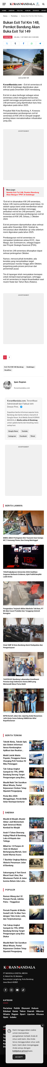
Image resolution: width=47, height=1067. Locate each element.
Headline (7, 370)
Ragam (15, 1014)
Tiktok (32, 436)
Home (4, 10)
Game (15, 1011)
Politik (20, 10)
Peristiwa (7, 37)
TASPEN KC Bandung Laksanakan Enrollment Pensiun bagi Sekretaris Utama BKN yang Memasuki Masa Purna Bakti (21, 681)
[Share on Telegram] (40, 43)
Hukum (27, 10)
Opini (5, 1017)
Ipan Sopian (20, 382)
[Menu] (4, 4)
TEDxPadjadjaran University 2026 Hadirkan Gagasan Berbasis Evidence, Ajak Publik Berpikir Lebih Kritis (22, 574)
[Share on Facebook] (23, 43)
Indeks (13, 1017)
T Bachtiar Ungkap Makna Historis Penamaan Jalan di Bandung (15, 863)
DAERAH (9, 812)
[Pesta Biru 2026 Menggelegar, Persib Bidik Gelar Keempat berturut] (36, 799)
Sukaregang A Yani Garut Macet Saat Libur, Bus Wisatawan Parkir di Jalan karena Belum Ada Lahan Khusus (15, 878)
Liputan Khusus (35, 1014)
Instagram (12, 436)
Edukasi (36, 10)
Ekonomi (26, 1008)
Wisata (6, 1014)
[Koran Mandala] (25, 4)
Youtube (25, 431)
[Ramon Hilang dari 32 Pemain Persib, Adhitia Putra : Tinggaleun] (36, 900)
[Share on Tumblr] (15, 43)
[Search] (43, 4)
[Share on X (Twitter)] (7, 43)
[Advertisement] (23, 155)
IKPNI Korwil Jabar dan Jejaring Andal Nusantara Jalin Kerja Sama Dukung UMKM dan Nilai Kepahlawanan (22, 718)
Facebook (23, 436)
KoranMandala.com (12, 85)
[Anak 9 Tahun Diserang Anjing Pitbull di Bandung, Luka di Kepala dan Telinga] (36, 836)
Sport (22, 1014)
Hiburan (40, 1011)
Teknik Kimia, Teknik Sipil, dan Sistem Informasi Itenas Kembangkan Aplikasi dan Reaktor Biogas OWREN (15, 747)
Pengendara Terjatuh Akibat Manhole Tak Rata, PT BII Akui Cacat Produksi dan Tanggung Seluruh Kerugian (23, 611)
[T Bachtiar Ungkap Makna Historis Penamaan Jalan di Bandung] (36, 863)
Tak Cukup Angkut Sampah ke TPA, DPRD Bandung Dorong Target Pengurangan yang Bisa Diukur (14, 775)
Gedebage (30, 367)
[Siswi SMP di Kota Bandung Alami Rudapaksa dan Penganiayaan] (23, 630)
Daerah (12, 10)
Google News (13, 431)
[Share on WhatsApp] (32, 43)
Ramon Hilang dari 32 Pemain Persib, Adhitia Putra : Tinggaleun (13, 899)
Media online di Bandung (27, 420)
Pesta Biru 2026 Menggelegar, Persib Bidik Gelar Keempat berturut (15, 799)
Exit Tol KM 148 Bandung (13, 367)
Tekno (22, 1011)
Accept (19, 1057)
